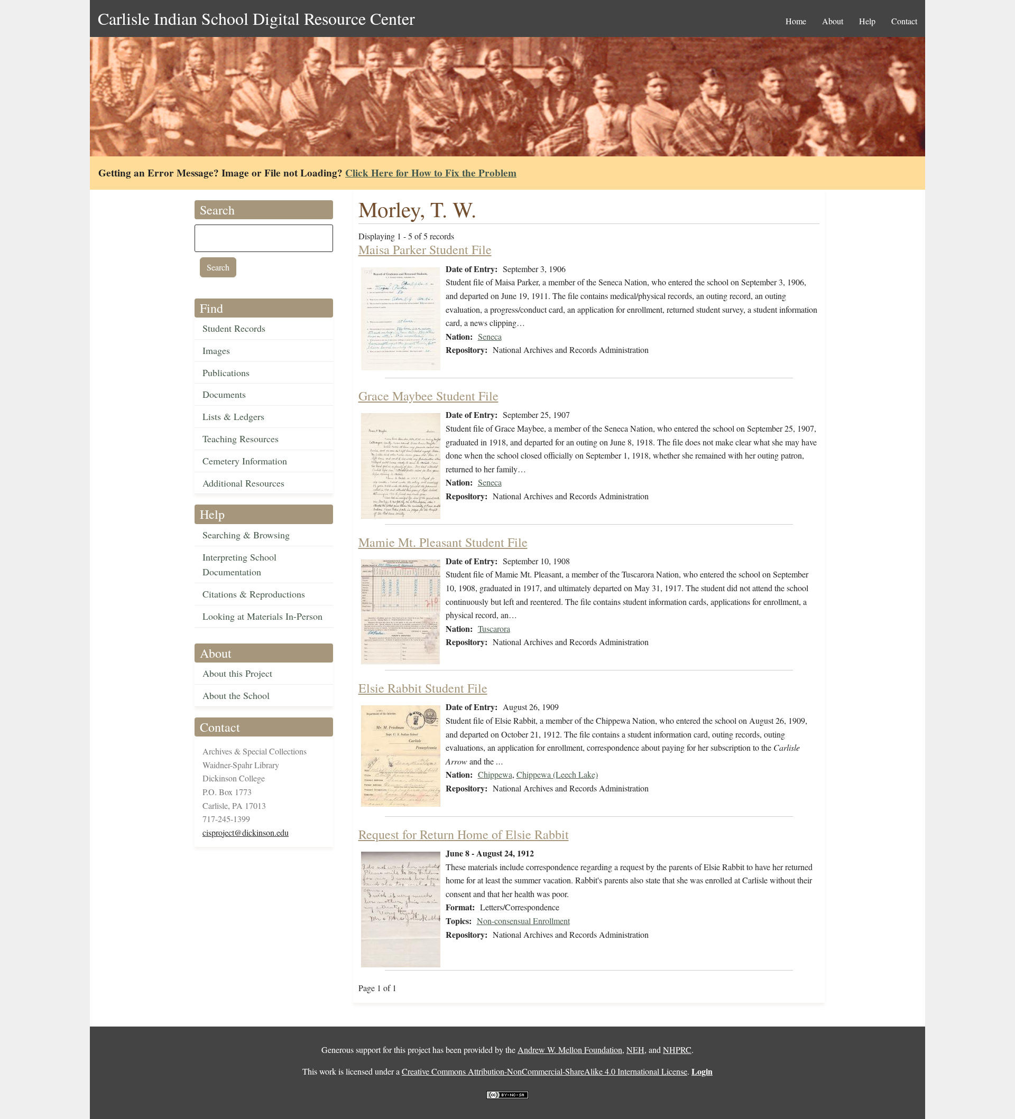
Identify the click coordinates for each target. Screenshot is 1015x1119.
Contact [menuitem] (904, 21)
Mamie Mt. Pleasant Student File (443, 542)
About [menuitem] (832, 21)
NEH (635, 1049)
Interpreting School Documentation (239, 565)
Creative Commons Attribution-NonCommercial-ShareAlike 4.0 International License (544, 1071)
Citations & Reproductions (253, 594)
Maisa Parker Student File (425, 249)
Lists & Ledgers (233, 416)
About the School (236, 695)
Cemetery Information (244, 460)
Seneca (490, 336)
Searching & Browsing (246, 534)
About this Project (237, 673)
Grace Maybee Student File (428, 395)
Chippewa (495, 774)
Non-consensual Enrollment (523, 920)
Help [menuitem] (867, 21)
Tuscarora (494, 628)
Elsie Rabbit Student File (422, 687)
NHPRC (677, 1049)
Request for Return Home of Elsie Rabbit (463, 834)
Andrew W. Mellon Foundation (570, 1049)
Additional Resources (243, 483)
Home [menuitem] (796, 21)
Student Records (233, 328)
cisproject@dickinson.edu (245, 832)
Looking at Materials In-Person (262, 616)
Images (216, 350)
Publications (226, 372)
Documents (224, 394)
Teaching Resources (240, 438)
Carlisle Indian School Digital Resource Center (256, 18)
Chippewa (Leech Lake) (557, 774)
